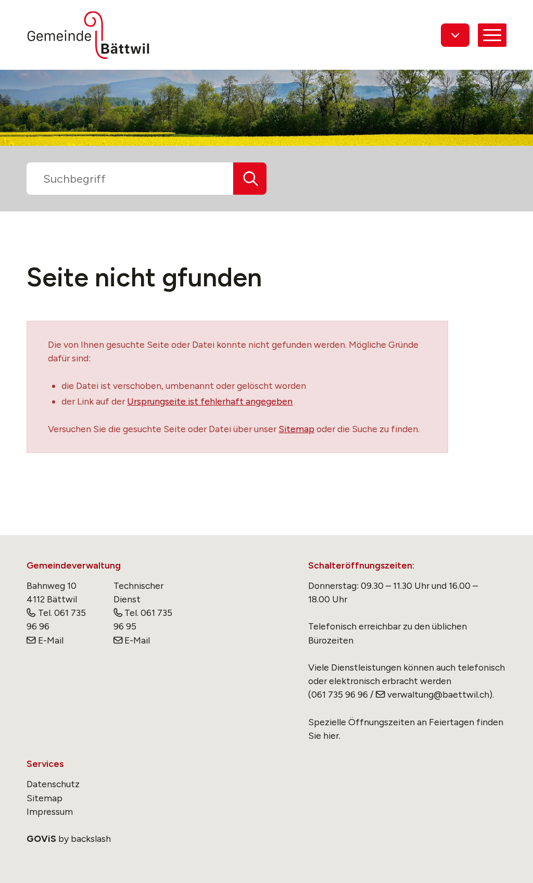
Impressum (50, 811)
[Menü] (492, 35)
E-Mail (50, 640)
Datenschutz (53, 783)
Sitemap (296, 428)
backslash (91, 838)
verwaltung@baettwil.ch (438, 694)
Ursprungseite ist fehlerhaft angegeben (210, 401)
